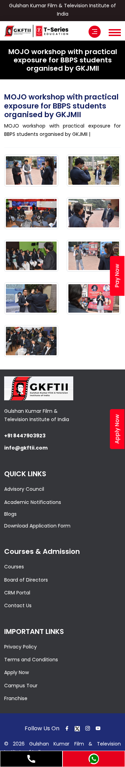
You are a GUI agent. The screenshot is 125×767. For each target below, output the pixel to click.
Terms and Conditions (31, 659)
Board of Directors (26, 579)
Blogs (10, 514)
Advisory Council (24, 489)
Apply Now (16, 672)
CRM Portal (17, 592)
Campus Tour (21, 685)
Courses (14, 566)
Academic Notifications (32, 502)
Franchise (15, 698)
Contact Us (18, 605)
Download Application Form (37, 525)
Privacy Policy (20, 646)
